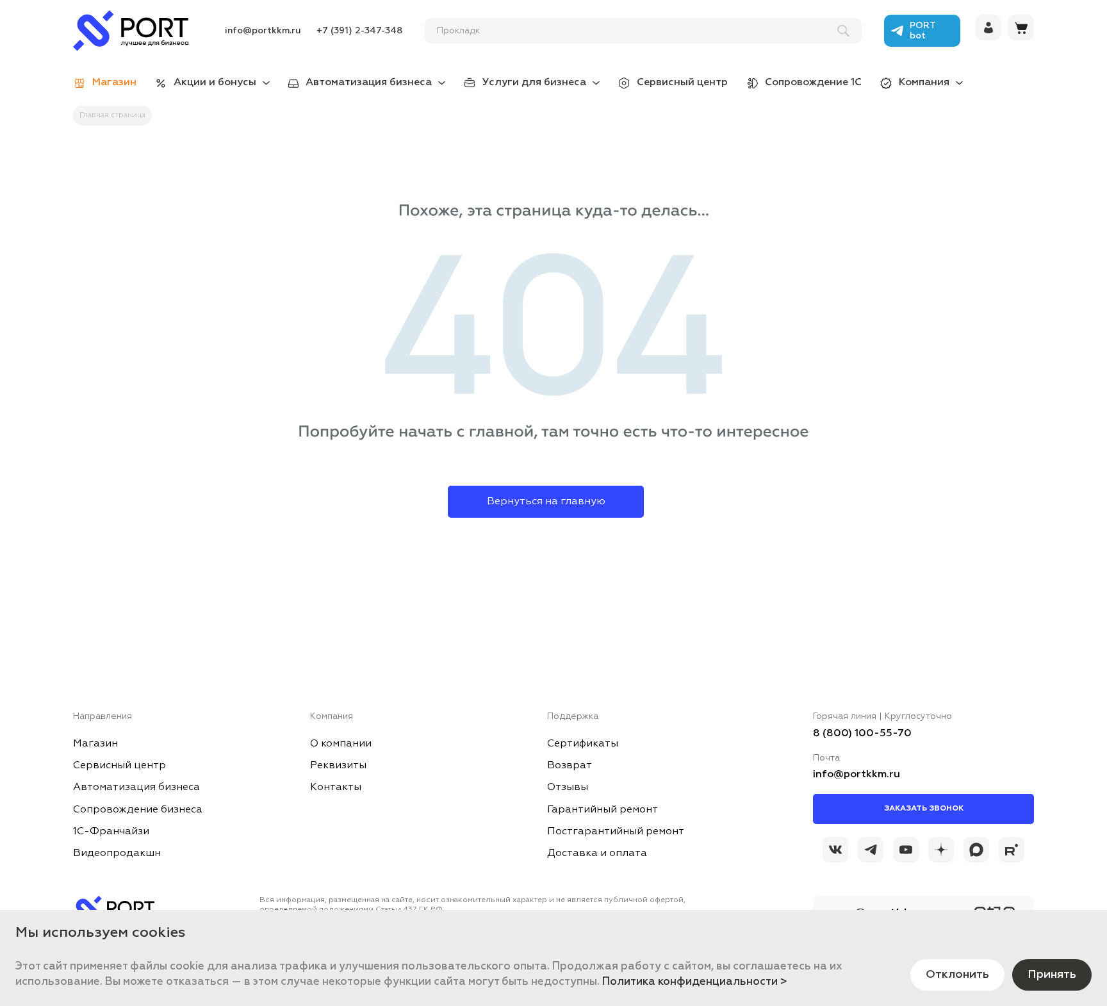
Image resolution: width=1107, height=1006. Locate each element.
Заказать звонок (924, 808)
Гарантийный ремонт (602, 810)
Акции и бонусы (215, 83)
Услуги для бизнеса (534, 83)
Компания (924, 83)
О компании (341, 744)
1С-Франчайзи (111, 832)
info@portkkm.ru (263, 30)
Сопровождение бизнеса (137, 810)
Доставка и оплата (597, 853)
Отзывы (567, 787)
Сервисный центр (682, 83)
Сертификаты (582, 744)
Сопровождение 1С (813, 83)
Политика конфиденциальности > (694, 982)
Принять (1052, 974)
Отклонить (957, 974)
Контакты (335, 787)
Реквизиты (338, 766)
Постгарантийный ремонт (615, 832)
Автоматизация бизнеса (369, 83)
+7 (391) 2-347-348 (359, 30)
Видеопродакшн (117, 853)
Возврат (569, 766)
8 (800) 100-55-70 (862, 734)
